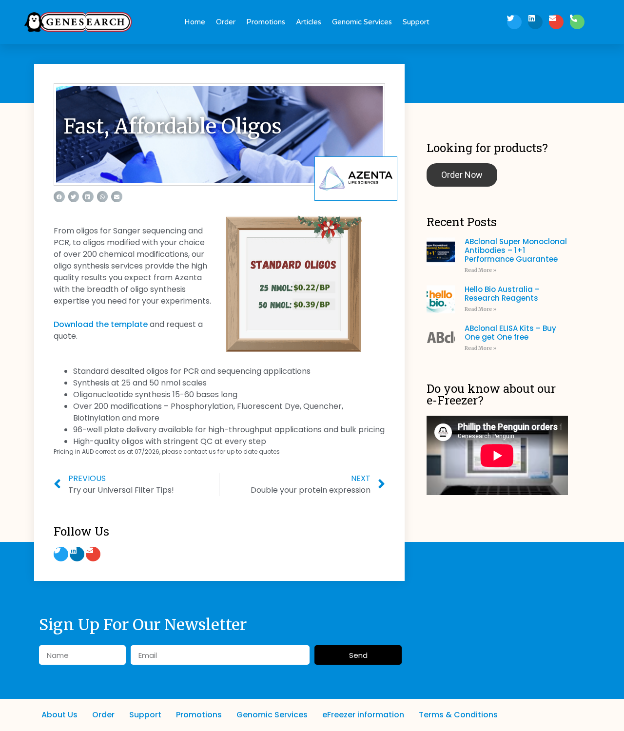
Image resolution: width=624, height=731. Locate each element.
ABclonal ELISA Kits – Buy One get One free (510, 332)
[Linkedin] (535, 22)
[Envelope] (556, 22)
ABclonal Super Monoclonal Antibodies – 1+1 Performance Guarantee (516, 250)
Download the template (101, 324)
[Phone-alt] (577, 22)
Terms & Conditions (458, 714)
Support (416, 22)
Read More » (480, 270)
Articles (308, 22)
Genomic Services (362, 22)
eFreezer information (363, 714)
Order (225, 22)
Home (194, 22)
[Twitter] (514, 22)
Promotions (265, 22)
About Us (59, 714)
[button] (59, 196)
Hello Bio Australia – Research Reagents (502, 293)
